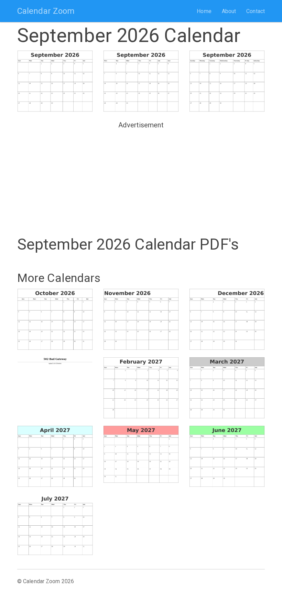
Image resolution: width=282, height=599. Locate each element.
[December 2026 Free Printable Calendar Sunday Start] (227, 319)
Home (204, 11)
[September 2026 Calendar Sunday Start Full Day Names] (227, 81)
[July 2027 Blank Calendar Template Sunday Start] (55, 525)
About (229, 11)
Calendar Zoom (46, 11)
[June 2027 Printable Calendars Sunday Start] (227, 456)
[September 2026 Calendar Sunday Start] (55, 81)
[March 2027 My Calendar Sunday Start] (227, 388)
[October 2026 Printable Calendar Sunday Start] (55, 319)
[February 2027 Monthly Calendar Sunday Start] (141, 388)
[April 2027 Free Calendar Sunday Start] (55, 456)
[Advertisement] (141, 180)
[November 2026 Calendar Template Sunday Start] (141, 319)
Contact (255, 11)
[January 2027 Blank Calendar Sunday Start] (55, 386)
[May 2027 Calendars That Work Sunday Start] (141, 454)
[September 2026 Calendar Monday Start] (141, 81)
